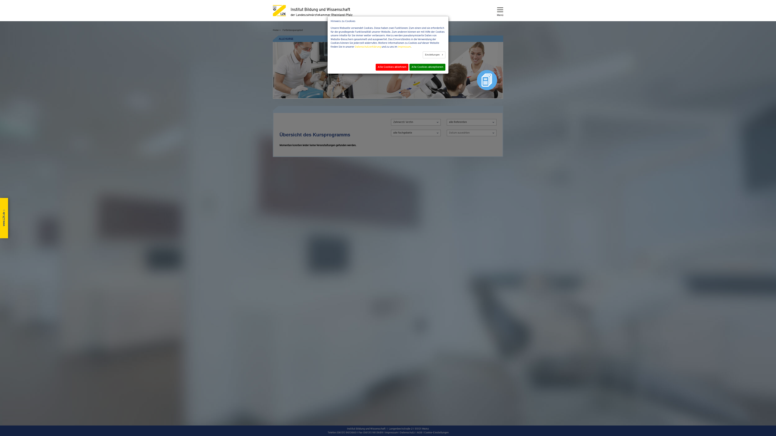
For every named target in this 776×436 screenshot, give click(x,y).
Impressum (404, 47)
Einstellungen (432, 55)
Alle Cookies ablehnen (392, 67)
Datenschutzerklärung (368, 47)
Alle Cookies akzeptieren (427, 67)
